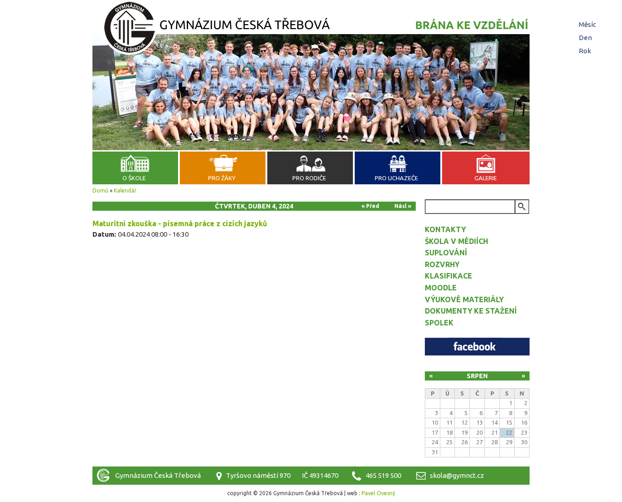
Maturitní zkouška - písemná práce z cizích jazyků (179, 223)
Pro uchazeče (396, 178)
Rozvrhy (442, 264)
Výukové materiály (464, 299)
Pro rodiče (309, 178)
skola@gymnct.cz (457, 475)
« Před (370, 206)
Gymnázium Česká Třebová (311, 29)
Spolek (439, 323)
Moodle (441, 288)
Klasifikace (448, 276)
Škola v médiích (456, 241)
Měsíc (587, 24)
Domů (100, 190)
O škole (134, 178)
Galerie (485, 178)
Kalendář (125, 190)
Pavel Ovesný (378, 493)
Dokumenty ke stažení (471, 311)
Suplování (446, 252)
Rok (585, 51)
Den (586, 37)
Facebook (477, 346)
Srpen (477, 376)
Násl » (402, 206)
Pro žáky (221, 178)
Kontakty (445, 229)
